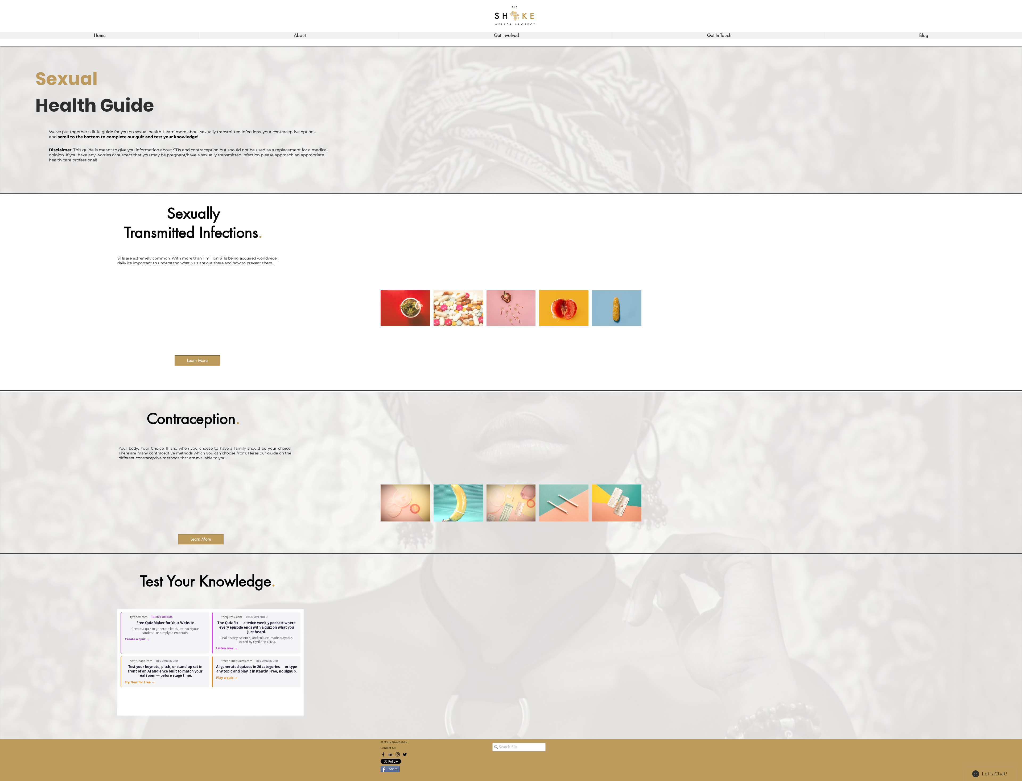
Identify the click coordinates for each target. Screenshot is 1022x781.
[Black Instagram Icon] (397, 754)
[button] (300, 35)
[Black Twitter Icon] (404, 754)
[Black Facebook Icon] (383, 754)
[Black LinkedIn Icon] (390, 754)
